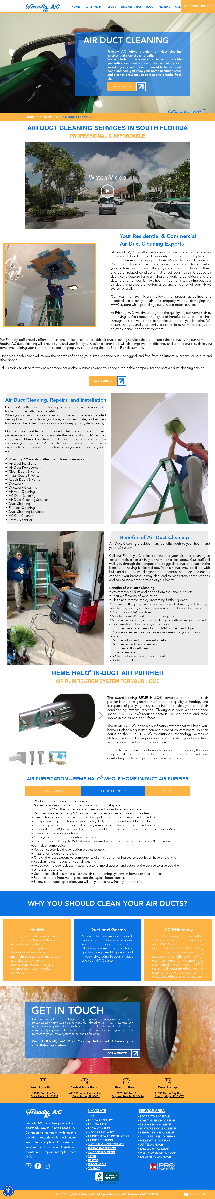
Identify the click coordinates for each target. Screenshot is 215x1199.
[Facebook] (37, 1166)
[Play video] (107, 191)
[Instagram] (47, 1166)
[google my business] (28, 1166)
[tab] (53, 791)
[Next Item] (100, 715)
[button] (131, 6)
